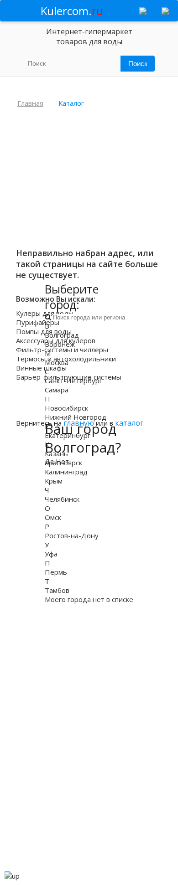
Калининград (66, 471)
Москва (56, 362)
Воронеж (60, 344)
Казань (56, 453)
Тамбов (57, 590)
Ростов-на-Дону (72, 535)
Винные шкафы (41, 367)
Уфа (51, 553)
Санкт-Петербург (73, 380)
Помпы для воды (44, 331)
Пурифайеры (37, 322)
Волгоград (62, 335)
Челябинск (62, 499)
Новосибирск (66, 407)
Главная (30, 103)
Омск (53, 517)
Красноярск (63, 462)
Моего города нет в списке (89, 599)
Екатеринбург (67, 435)
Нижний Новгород (75, 417)
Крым (54, 480)
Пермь (56, 571)
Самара (56, 389)
